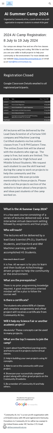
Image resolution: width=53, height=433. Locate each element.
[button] (3, 3)
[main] (26, 17)
